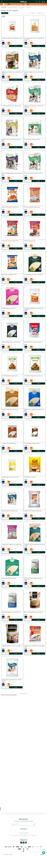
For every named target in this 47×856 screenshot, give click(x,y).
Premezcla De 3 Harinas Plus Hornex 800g (12, 544)
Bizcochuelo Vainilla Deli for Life (10, 375)
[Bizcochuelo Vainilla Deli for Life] (12, 364)
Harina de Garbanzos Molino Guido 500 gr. (12, 645)
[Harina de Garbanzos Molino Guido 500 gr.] (12, 634)
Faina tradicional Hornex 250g (9, 274)
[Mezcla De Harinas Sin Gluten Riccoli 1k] (12, 600)
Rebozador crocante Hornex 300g (10, 207)
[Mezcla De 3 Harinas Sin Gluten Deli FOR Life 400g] (35, 94)
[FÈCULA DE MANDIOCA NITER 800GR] (35, 431)
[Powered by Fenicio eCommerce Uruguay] (42, 854)
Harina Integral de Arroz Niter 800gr (33, 274)
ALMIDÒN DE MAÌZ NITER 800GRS (9, 443)
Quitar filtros (29, 7)
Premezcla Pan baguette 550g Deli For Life (12, 38)
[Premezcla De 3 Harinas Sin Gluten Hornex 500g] (35, 634)
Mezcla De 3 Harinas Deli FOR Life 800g (33, 173)
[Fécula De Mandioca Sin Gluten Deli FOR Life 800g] (12, 161)
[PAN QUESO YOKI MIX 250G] (35, 465)
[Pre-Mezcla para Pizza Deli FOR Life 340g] (12, 94)
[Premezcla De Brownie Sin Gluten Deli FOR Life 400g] (12, 60)
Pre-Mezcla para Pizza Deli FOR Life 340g (11, 105)
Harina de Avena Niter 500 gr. (9, 308)
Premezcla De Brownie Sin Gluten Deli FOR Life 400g (12, 73)
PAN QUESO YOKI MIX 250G (30, 477)
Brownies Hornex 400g (29, 240)
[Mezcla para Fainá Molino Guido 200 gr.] (35, 600)
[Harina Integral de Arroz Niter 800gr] (35, 262)
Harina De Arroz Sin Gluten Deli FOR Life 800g (34, 73)
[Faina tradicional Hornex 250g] (12, 262)
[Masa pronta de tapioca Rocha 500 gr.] (35, 330)
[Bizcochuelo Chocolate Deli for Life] (35, 364)
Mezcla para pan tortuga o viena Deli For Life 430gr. (34, 39)
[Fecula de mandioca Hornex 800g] (35, 195)
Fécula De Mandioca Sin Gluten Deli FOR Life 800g (12, 174)
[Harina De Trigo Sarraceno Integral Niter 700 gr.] (35, 533)
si (22, 7)
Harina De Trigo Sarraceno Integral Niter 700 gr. (34, 545)
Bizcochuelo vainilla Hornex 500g (10, 240)
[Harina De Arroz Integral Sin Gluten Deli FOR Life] (12, 668)
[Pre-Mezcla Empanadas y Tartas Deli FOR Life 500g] (35, 296)
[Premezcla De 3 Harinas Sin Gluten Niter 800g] (35, 397)
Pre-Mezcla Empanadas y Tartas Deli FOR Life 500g (34, 309)
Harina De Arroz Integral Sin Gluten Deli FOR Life (12, 680)
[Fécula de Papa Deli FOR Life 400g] (35, 127)
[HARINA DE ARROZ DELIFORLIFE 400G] (12, 499)
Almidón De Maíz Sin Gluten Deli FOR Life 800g (11, 140)
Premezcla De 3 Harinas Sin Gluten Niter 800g (34, 410)
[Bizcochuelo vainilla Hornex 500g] (12, 229)
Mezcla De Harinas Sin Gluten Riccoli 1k (11, 612)
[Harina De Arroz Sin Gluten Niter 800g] (12, 330)
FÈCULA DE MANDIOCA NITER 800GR (32, 443)
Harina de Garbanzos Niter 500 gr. (10, 409)
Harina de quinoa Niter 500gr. (9, 578)
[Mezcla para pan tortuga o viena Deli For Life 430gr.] (35, 26)
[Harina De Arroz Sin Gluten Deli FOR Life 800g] (35, 60)
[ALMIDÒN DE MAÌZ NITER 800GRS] (12, 431)
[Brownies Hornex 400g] (35, 229)
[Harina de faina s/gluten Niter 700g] (12, 465)
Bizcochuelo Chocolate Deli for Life (33, 375)
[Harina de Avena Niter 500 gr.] (12, 296)
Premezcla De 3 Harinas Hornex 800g (33, 510)
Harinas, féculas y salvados (12, 7)
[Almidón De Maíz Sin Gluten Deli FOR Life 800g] (12, 127)
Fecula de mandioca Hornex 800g (32, 207)
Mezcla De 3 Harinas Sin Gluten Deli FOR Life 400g (33, 106)
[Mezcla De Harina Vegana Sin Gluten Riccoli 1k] (35, 566)
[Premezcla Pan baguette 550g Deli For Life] (12, 26)
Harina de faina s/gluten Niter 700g (10, 477)
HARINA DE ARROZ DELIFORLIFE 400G (10, 510)
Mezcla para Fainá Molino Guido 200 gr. (33, 612)
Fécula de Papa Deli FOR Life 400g (32, 139)
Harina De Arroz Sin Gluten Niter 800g (11, 342)
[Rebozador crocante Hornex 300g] (12, 195)
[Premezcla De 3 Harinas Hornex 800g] (35, 499)
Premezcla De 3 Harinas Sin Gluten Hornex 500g (34, 646)
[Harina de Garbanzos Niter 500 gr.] (12, 397)
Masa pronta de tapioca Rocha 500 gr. (33, 342)
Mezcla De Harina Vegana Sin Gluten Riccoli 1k (33, 579)
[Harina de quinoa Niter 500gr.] (12, 566)
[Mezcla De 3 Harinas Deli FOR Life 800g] (35, 161)
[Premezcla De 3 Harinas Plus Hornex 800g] (12, 533)
